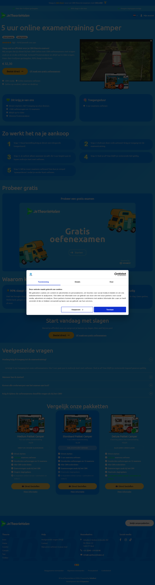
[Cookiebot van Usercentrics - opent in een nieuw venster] (116, 274)
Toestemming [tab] (43, 282)
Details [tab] (77, 282)
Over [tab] (111, 282)
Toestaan (110, 309)
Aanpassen (75, 309)
